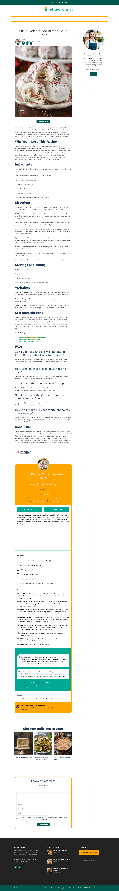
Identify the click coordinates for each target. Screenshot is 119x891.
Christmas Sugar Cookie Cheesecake (32, 337)
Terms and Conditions (97, 888)
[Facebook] (52, 2)
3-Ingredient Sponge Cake (23, 757)
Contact (53, 888)
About (93, 74)
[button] (81, 19)
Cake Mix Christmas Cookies (29, 339)
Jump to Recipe (43, 121)
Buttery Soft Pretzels (60, 850)
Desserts (57, 19)
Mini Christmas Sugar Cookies (30, 341)
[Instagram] (55, 2)
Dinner (47, 19)
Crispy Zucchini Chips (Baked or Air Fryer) (41, 758)
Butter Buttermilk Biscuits (61, 859)
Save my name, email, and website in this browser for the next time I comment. (44, 818)
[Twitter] (62, 2)
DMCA (80, 888)
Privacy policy (62, 888)
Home (39, 19)
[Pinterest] (59, 2)
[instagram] (27, 43)
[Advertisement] (43, 537)
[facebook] (23, 43)
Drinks (67, 19)
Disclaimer (72, 888)
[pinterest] (31, 43)
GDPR (86, 888)
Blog (75, 19)
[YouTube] (66, 2)
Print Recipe (31, 509)
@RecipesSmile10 (25, 709)
